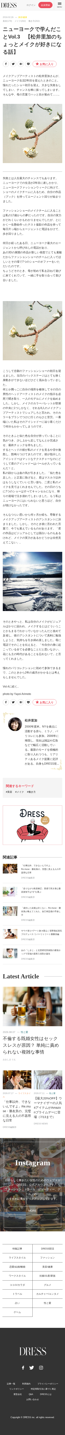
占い (17, 1303)
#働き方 (31, 791)
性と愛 (24, 1032)
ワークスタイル (17, 1275)
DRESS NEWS (41, 1123)
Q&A (31, 1394)
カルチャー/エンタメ (47, 1293)
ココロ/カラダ (17, 1284)
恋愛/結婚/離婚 (17, 1266)
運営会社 (18, 1394)
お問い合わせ (32, 1399)
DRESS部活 (47, 1248)
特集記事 (17, 1248)
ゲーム (17, 1312)
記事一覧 (11, 1384)
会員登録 (45, 5)
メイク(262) (20, 21)
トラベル (17, 1293)
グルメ (47, 1284)
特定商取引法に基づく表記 (43, 1389)
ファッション (47, 1257)
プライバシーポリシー (47, 1384)
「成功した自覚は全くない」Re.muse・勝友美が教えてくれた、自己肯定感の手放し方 (41, 911)
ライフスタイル (17, 1257)
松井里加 (31, 720)
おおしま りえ (9, 1059)
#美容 (9, 791)
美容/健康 (22, 17)
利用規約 (26, 1384)
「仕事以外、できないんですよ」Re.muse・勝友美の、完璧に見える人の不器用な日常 (41, 869)
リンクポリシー (16, 1389)
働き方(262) (34, 21)
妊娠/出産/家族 (47, 1275)
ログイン (31, 5)
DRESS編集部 (28, 878)
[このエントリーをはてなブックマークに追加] (21, 64)
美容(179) (7, 21)
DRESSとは (45, 1394)
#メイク (19, 791)
